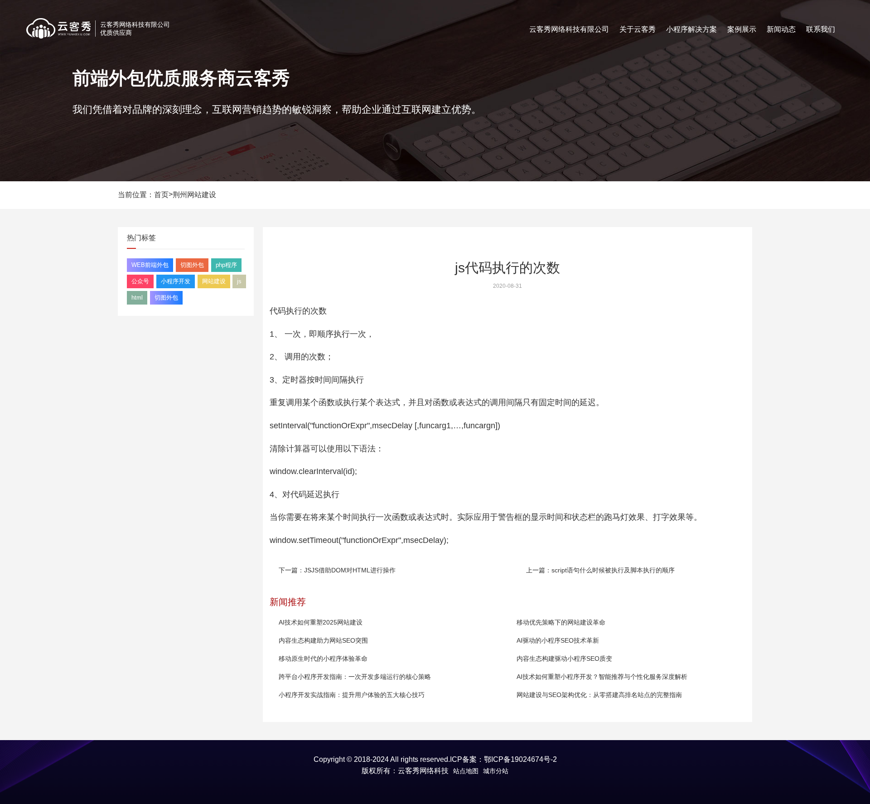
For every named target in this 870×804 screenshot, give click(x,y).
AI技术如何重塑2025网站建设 (320, 622)
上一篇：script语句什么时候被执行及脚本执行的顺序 (600, 570)
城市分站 (495, 771)
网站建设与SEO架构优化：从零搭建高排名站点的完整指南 (599, 694)
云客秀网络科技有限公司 (569, 29)
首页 (161, 195)
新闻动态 (781, 29)
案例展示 (741, 29)
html (137, 297)
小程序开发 (175, 281)
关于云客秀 (637, 29)
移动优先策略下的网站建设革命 (561, 622)
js (239, 281)
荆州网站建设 (194, 195)
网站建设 (214, 281)
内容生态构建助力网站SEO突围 (323, 640)
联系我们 (820, 29)
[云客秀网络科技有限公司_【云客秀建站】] (58, 28)
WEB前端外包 (150, 265)
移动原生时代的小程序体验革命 (323, 658)
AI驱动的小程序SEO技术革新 (558, 640)
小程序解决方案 (691, 29)
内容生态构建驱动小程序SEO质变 (564, 658)
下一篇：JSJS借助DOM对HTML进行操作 (337, 570)
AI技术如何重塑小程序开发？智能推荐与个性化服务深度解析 (602, 676)
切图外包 (192, 265)
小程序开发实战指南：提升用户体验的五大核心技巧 (352, 694)
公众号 (140, 281)
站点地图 (465, 771)
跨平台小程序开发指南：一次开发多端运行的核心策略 (355, 676)
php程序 (226, 265)
